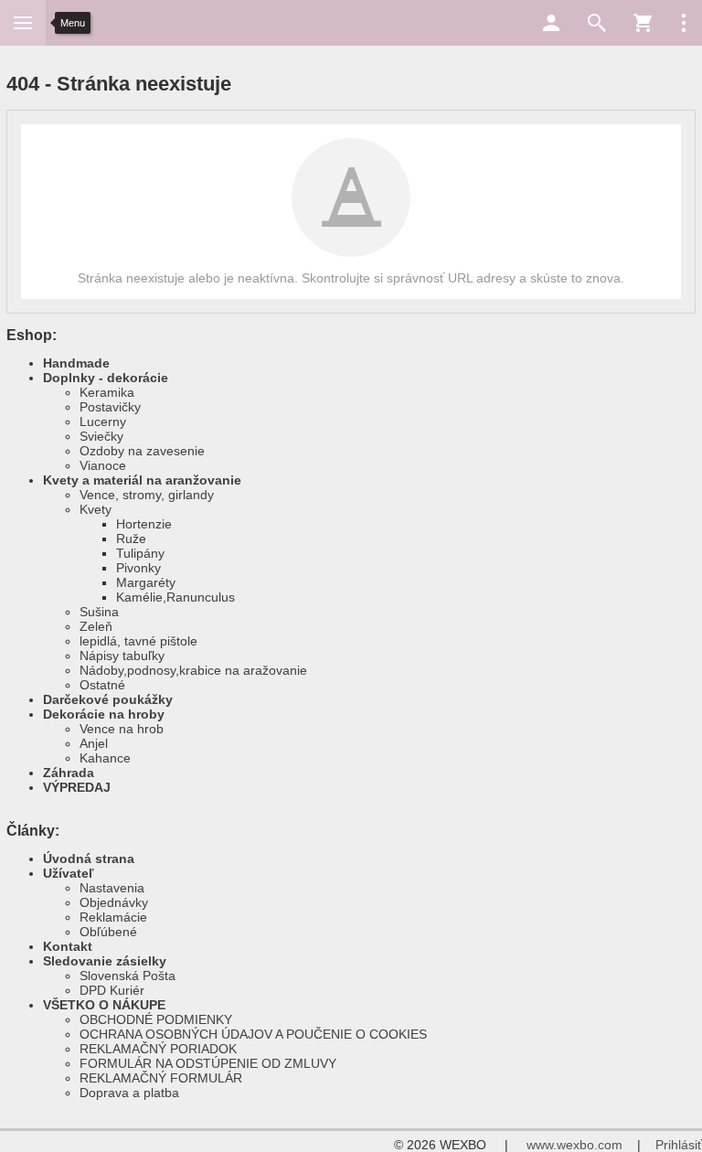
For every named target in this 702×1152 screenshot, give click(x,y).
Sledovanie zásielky (104, 961)
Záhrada (68, 772)
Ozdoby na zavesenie (142, 450)
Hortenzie (144, 524)
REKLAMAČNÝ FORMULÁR (161, 1078)
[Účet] (551, 23)
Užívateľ (68, 873)
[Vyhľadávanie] (597, 23)
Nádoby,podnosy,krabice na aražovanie (193, 670)
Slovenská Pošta (128, 975)
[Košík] (642, 23)
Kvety (96, 509)
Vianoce (103, 465)
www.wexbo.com (574, 1144)
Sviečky (101, 436)
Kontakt (67, 946)
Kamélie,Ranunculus (175, 597)
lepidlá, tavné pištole (138, 641)
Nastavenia (112, 887)
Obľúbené (108, 931)
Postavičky (110, 407)
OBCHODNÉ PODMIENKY (156, 1019)
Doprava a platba (129, 1092)
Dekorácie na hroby (104, 714)
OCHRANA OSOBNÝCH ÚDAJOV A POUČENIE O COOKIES (253, 1034)
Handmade (76, 363)
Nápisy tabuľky (122, 655)
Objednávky (114, 902)
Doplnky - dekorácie (105, 377)
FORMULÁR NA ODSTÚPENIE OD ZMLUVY (208, 1063)
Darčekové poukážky (108, 699)
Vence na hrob (122, 728)
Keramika (107, 392)
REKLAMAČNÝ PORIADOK (158, 1048)
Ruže (131, 538)
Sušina (99, 611)
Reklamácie (113, 917)
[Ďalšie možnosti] (683, 23)
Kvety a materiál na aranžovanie (142, 480)
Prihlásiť (678, 1144)
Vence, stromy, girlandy (147, 494)
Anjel (94, 743)
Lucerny (103, 421)
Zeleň (96, 626)
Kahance (105, 758)
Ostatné (102, 684)
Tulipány (140, 553)
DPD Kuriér (112, 990)
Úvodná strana (88, 858)
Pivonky (138, 567)
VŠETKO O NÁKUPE (104, 1004)
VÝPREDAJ (77, 787)
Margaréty (146, 582)
